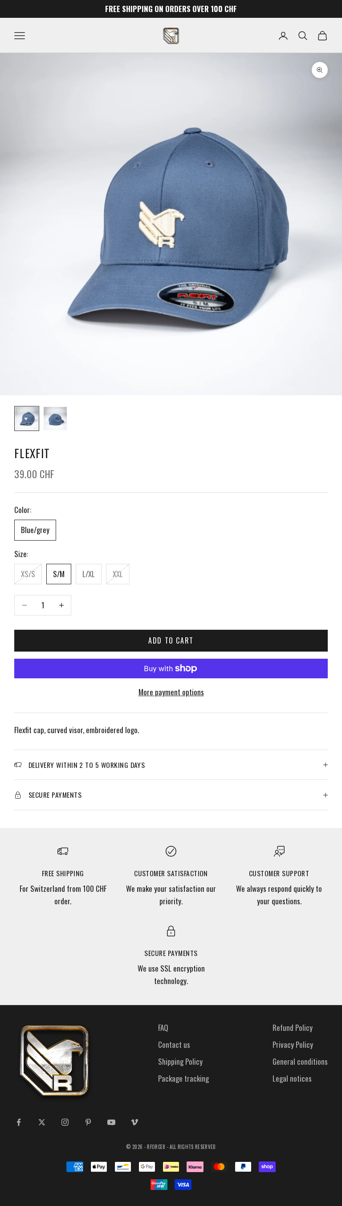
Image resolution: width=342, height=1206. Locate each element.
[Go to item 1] (26, 418)
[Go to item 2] (55, 418)
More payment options (171, 691)
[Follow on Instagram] (65, 1122)
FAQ (163, 1027)
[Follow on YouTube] (111, 1122)
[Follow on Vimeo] (134, 1122)
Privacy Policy (293, 1044)
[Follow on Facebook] (18, 1122)
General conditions (300, 1061)
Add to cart (171, 640)
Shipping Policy (180, 1061)
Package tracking (183, 1078)
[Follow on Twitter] (41, 1122)
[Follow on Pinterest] (88, 1122)
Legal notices (292, 1078)
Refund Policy (293, 1027)
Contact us (174, 1044)
